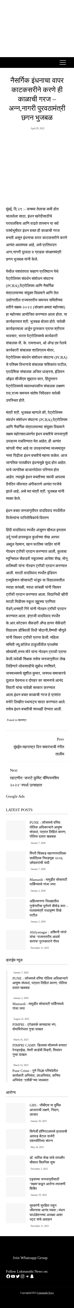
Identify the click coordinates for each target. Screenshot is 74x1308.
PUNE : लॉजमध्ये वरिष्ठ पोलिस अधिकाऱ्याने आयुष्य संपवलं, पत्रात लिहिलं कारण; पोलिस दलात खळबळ (40, 983)
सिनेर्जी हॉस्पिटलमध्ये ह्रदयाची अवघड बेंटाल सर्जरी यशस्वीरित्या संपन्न (48, 1136)
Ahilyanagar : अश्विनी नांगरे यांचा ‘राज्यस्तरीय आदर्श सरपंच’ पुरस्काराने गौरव (48, 937)
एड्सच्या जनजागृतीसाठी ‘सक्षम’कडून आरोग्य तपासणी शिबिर (47, 1184)
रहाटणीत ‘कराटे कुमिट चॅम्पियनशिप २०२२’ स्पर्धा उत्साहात (34, 777)
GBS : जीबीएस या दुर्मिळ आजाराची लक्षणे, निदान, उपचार (45, 1110)
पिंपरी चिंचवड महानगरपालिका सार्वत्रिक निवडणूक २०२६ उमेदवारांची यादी (48, 858)
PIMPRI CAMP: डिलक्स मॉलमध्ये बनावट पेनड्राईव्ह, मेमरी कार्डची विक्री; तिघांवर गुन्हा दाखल (39, 1050)
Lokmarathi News (45, 1292)
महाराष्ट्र (22, 720)
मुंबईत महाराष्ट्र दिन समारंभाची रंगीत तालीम (39, 746)
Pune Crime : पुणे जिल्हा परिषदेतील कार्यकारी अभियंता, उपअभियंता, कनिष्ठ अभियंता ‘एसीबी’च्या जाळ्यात (36, 1075)
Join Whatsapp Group (30, 1257)
